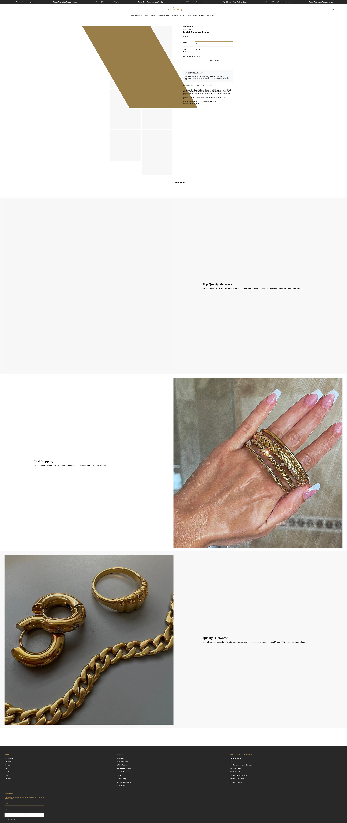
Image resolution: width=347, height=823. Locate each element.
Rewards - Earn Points (237, 778)
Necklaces (8, 765)
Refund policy (121, 785)
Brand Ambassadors (123, 772)
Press (231, 761)
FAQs (119, 775)
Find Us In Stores (235, 768)
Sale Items (8, 778)
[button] (337, 8)
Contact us (120, 758)
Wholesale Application (124, 768)
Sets (6, 768)
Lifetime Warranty (122, 765)
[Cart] (341, 8)
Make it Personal (188, 29)
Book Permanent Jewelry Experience (241, 765)
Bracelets (8, 772)
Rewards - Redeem (236, 782)
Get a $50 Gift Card (236, 772)
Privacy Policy (121, 778)
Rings (6, 775)
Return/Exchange (122, 761)
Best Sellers (8, 761)
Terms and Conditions (124, 782)
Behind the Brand (235, 758)
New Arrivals (9, 758)
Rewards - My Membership (238, 775)
